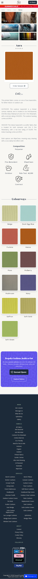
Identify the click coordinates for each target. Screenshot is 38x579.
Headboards (10, 492)
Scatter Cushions (10, 504)
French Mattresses (10, 489)
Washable (28, 30)
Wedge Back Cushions (10, 518)
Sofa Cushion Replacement (10, 511)
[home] (19, 2)
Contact (19, 529)
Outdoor (10, 30)
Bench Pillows (28, 477)
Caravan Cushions (28, 480)
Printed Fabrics (19, 455)
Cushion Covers (27, 483)
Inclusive (19, 446)
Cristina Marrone (19, 438)
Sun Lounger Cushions (10, 515)
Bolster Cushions (10, 480)
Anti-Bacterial (19, 429)
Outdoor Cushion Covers (10, 498)
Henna (20, 10)
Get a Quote (19, 408)
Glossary (19, 538)
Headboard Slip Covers (28, 492)
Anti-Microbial (19, 432)
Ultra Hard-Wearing (19, 460)
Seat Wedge (10, 507)
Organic (19, 449)
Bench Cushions (10, 477)
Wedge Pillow (28, 518)
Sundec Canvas (19, 457)
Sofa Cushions (28, 510)
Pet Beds (10, 501)
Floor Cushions (27, 486)
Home (3, 10)
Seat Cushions (28, 504)
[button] (2, 2)
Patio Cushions (27, 498)
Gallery (19, 419)
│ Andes (9, 21)
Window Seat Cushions (10, 521)
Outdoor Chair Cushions (28, 495)
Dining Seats (10, 486)
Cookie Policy (19, 535)
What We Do (19, 414)
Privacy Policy (19, 532)
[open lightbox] (19, 66)
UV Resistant (19, 463)
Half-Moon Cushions (28, 489)
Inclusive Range (28, 38)
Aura (14, 10)
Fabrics (9, 10)
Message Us (19, 411)
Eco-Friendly (19, 441)
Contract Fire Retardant (19, 435)
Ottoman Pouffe (10, 495)
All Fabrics (19, 427)
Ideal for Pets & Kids (19, 443)
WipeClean (10, 38)
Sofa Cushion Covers (28, 507)
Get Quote (33, 2)
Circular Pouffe (10, 483)
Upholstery (19, 416)
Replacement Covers (28, 501)
